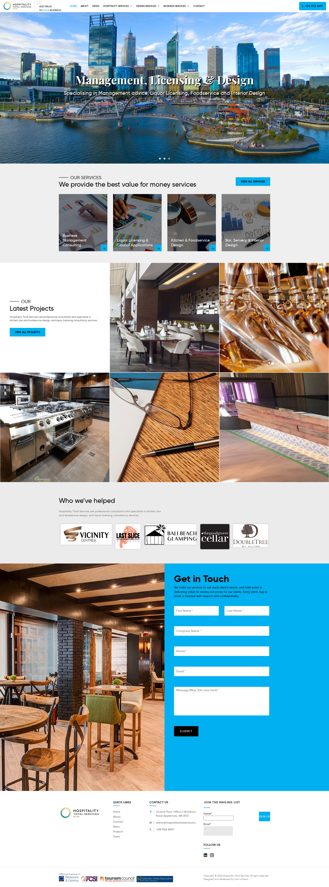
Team (116, 836)
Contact (199, 6)
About (85, 6)
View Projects (164, 321)
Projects (118, 831)
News (95, 6)
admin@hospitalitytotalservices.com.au (177, 822)
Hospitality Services (116, 6)
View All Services (253, 181)
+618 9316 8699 (313, 6)
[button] (160, 159)
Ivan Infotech (241, 879)
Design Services (146, 6)
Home (73, 6)
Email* (207, 824)
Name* (208, 813)
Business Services (175, 6)
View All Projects (27, 332)
